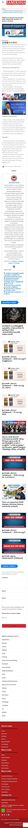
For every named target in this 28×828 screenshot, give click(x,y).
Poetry (4, 691)
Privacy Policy (4, 819)
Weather (4, 712)
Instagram (14, 261)
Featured (4, 657)
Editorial (4, 650)
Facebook (20, 261)
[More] (16, 43)
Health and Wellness (7, 671)
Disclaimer (4, 792)
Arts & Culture (5, 789)
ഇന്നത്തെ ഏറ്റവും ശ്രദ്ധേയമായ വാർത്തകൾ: (12, 557)
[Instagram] (14, 43)
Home (3, 9)
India (3, 674)
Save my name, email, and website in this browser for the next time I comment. (13, 608)
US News (4, 760)
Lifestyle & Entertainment (9, 781)
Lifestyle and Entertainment (9, 681)
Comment (5, 577)
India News (4, 765)
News (3, 755)
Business (4, 643)
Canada (4, 646)
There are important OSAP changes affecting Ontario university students (13, 504)
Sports (4, 698)
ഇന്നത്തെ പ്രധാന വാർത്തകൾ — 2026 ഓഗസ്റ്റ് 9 (13, 531)
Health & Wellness (6, 776)
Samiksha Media (14, 182)
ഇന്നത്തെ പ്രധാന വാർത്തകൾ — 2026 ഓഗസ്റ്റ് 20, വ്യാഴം (13, 385)
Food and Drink (6, 667)
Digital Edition (5, 741)
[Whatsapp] (9, 43)
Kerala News (5, 763)
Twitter (10, 263)
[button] (3, 2)
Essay (3, 653)
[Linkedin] (5, 43)
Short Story (5, 695)
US (3, 709)
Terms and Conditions (13, 819)
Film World (5, 664)
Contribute (4, 744)
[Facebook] (3, 43)
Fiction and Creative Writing (9, 660)
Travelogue (5, 705)
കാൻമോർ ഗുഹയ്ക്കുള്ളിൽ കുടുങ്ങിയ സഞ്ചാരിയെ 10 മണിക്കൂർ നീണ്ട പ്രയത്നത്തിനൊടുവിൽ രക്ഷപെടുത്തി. (14, 274)
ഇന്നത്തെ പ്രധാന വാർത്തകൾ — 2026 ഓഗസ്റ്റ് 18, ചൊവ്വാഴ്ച (13, 475)
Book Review (5, 639)
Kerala (3, 678)
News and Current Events (9, 684)
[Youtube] (2, 815)
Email (4, 598)
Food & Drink (5, 786)
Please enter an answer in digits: (11, 613)
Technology (5, 702)
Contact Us (4, 747)
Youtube (17, 263)
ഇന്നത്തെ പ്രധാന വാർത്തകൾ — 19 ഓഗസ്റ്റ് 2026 (12, 412)
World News (5, 768)
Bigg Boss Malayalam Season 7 (10, 636)
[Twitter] (12, 43)
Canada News (5, 757)
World (3, 716)
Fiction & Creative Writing (9, 778)
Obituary (4, 688)
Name (4, 591)
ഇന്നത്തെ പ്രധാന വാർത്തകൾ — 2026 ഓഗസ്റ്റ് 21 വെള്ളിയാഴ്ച (14, 359)
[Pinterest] (7, 43)
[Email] (14, 267)
